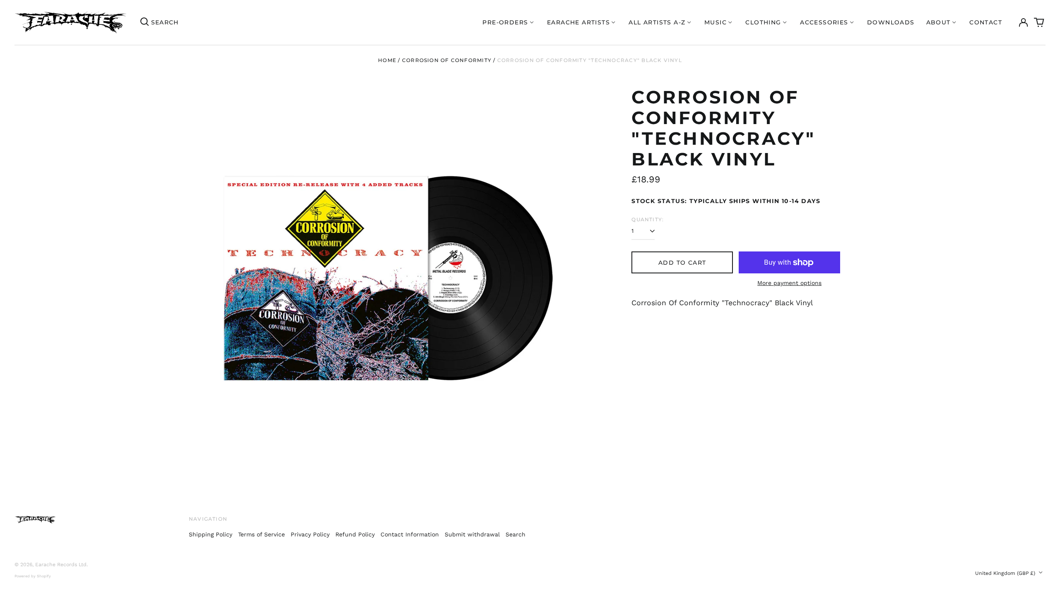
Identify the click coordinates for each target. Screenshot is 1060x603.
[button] (1039, 22)
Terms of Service (261, 534)
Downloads (891, 22)
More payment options (789, 283)
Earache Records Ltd (61, 564)
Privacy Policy (310, 534)
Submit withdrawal (472, 534)
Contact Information (410, 534)
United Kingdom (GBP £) (1006, 573)
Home (387, 60)
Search (515, 534)
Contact (985, 22)
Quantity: (647, 219)
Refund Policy (355, 534)
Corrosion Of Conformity (446, 60)
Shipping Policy (210, 534)
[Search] (144, 22)
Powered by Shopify (32, 576)
